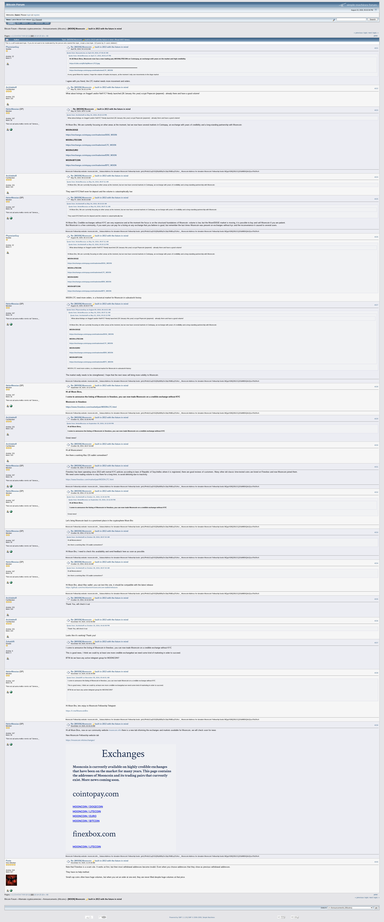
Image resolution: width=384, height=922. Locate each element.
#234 (376, 563)
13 (35, 36)
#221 (376, 48)
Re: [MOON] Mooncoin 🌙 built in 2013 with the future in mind (99, 47)
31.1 (33, 20)
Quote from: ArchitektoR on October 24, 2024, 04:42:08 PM (88, 625)
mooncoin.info (115, 730)
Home (11, 23)
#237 (376, 643)
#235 (376, 599)
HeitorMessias (12, 109)
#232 (376, 492)
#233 (376, 532)
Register (39, 23)
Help (18, 23)
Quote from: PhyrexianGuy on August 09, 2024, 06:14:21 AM (89, 309)
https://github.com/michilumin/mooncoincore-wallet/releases (92, 587)
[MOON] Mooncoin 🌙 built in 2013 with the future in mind (95, 29)
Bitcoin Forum (10, 29)
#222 (376, 88)
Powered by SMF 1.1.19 (178, 917)
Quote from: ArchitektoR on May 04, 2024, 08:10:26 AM (87, 203)
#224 (376, 177)
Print (376, 36)
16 (43, 36)
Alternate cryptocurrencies (29, 29)
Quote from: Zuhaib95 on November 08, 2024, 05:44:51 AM (88, 677)
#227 (376, 305)
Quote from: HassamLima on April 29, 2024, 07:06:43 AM (87, 53)
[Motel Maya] (10, 890)
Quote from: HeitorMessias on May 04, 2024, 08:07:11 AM (87, 182)
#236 (376, 621)
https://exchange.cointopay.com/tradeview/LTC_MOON (91, 70)
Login (32, 23)
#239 (376, 725)
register (36, 15)
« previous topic (361, 33)
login (29, 15)
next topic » (373, 33)
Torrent (38, 20)
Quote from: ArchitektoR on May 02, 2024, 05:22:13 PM (87, 115)
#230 (376, 445)
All (47, 36)
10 (27, 36)
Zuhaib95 (10, 641)
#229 (376, 419)
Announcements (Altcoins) (54, 29)
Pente (8, 861)
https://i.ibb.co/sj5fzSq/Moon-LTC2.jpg (84, 63)
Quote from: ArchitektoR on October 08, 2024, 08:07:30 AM (88, 537)
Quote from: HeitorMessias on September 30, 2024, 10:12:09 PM (90, 423)
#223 (376, 110)
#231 (376, 467)
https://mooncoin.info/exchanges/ (80, 740)
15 (40, 36)
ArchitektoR (11, 87)
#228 (376, 387)
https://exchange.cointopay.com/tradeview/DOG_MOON (91, 135)
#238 (376, 673)
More (47, 23)
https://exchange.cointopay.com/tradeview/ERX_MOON (91, 155)
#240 (376, 862)
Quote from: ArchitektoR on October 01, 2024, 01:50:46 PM (88, 497)
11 (29, 36)
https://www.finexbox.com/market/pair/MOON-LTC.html (91, 407)
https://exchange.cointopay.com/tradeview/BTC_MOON (91, 165)
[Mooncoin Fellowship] (10, 129)
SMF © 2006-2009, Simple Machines (201, 917)
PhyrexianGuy (12, 47)
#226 (376, 237)
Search (25, 23)
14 (38, 36)
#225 (376, 199)
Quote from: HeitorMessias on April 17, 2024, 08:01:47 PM (90, 56)
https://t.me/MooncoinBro (77, 711)
